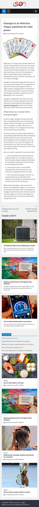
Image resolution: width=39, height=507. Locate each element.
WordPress (25, 504)
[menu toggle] (8, 11)
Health (6, 380)
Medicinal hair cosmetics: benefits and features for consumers (18, 344)
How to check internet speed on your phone (17, 321)
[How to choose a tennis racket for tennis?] (19, 475)
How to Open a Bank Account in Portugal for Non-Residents (17, 350)
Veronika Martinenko (10, 33)
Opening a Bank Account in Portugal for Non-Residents (18, 283)
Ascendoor (10, 504)
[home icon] (4, 11)
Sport (5, 490)
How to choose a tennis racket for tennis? (12, 347)
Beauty (6, 453)
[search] (36, 11)
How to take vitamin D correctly (10, 338)
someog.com (17, 502)
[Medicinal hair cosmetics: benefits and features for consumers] (19, 438)
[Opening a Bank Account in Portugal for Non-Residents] (19, 401)
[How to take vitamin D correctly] (19, 366)
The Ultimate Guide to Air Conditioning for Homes (19, 246)
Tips (5, 20)
